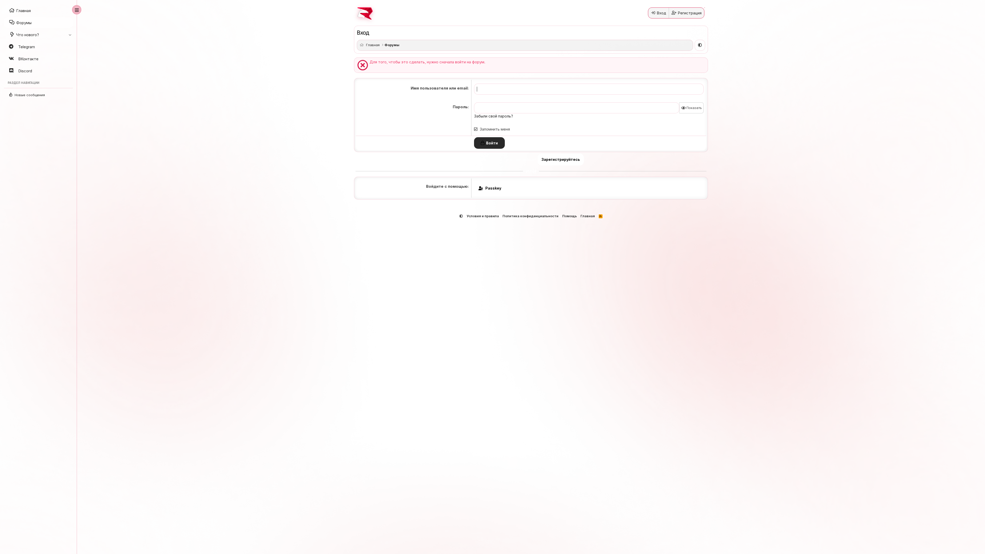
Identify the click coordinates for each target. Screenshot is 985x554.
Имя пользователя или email (439, 88)
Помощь (569, 216)
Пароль (460, 106)
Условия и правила (483, 216)
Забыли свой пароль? (493, 116)
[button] (70, 34)
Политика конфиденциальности (530, 216)
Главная (587, 216)
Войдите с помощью (447, 186)
